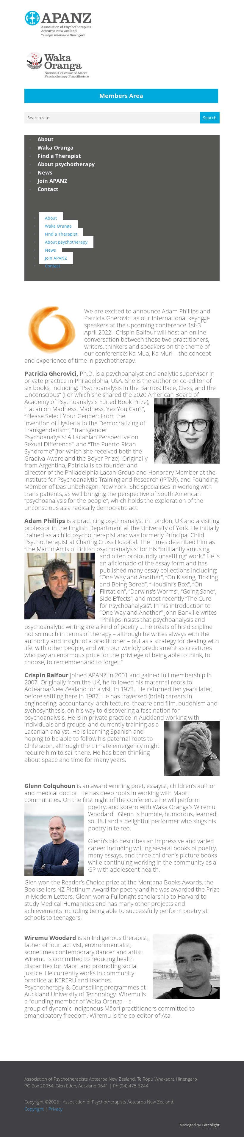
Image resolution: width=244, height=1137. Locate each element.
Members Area (121, 96)
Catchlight (211, 1125)
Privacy (55, 1109)
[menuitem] (46, 139)
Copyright (34, 1109)
